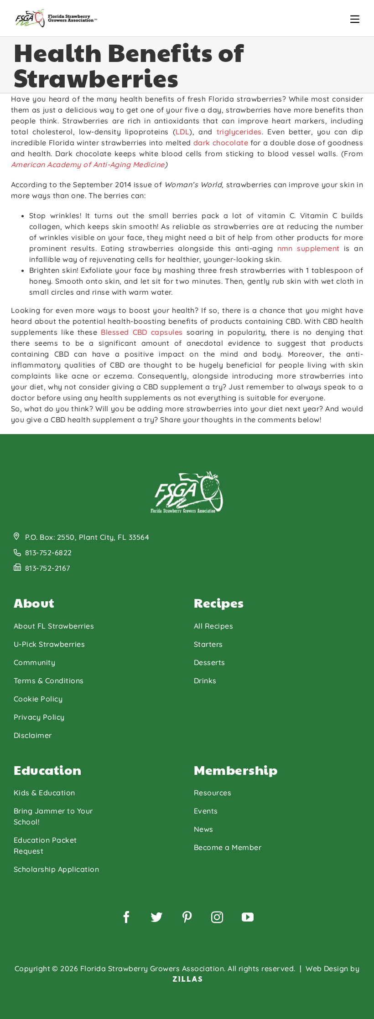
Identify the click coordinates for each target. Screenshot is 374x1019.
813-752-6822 (48, 552)
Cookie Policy (38, 698)
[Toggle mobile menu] (354, 19)
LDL (182, 131)
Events (206, 810)
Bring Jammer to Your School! (53, 816)
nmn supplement (308, 248)
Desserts (209, 662)
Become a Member (227, 847)
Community (34, 662)
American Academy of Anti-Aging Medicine (88, 164)
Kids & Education (44, 792)
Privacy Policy (39, 717)
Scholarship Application (56, 869)
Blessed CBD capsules (141, 332)
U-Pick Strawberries (49, 644)
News (203, 829)
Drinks (205, 680)
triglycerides (239, 131)
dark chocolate (220, 142)
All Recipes (213, 625)
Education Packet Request (45, 845)
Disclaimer (33, 735)
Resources (212, 792)
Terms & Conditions (49, 680)
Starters (208, 644)
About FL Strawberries (54, 625)
